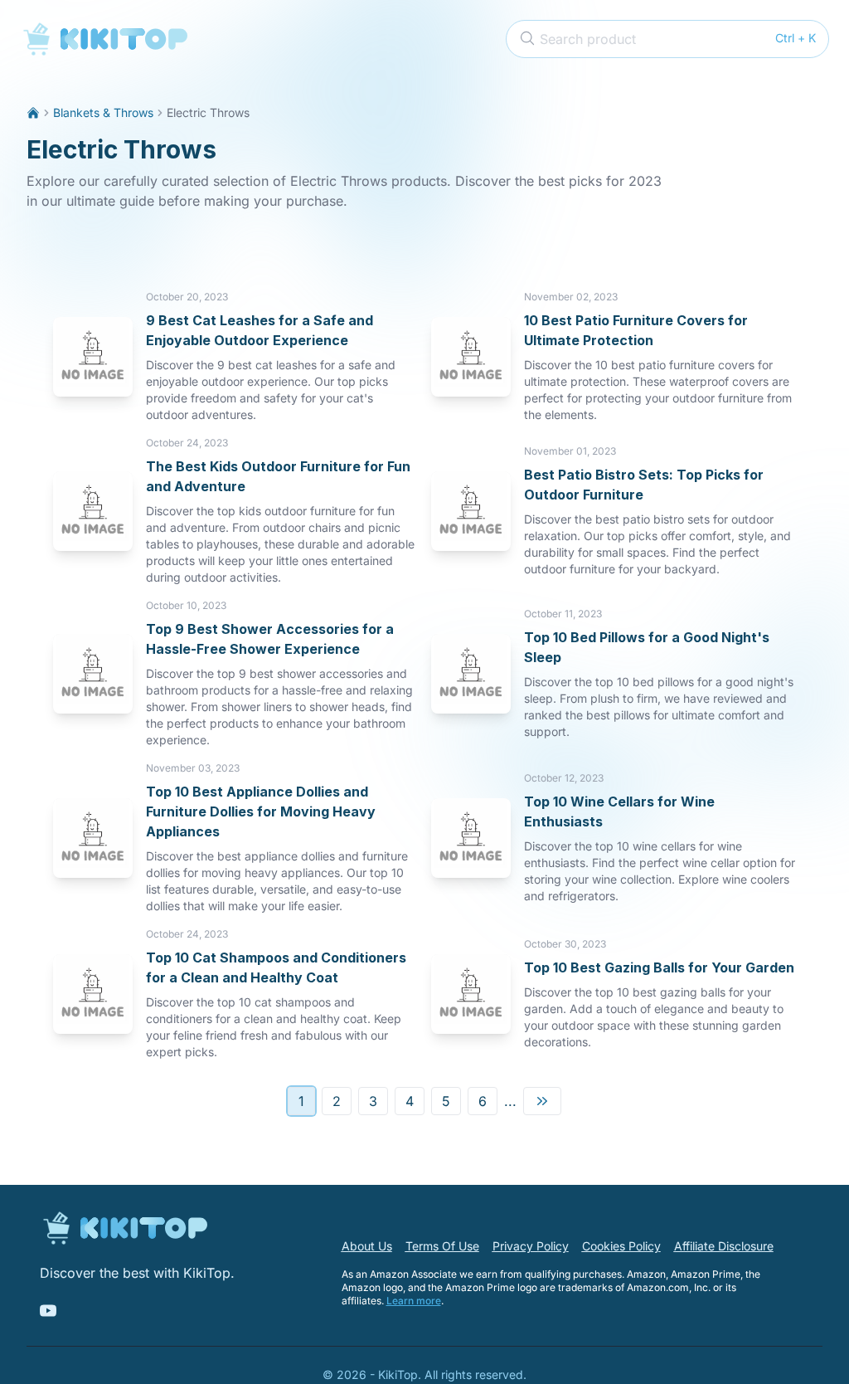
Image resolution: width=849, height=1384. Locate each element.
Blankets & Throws (103, 112)
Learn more (413, 1300)
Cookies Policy (621, 1246)
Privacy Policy (530, 1246)
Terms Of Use (442, 1246)
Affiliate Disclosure (724, 1246)
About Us (367, 1246)
